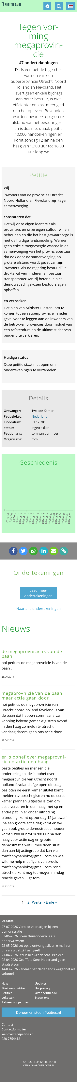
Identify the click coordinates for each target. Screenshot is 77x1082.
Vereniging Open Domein (38, 1065)
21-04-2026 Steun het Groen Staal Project (32, 955)
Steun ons (42, 997)
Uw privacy (42, 988)
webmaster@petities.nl (18, 1034)
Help (5, 983)
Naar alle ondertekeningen (38, 609)
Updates (41, 983)
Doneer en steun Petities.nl (38, 1012)
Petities (7, 993)
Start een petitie (13, 988)
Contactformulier (14, 1029)
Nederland (39, 416)
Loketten (8, 997)
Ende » (51, 902)
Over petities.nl (46, 993)
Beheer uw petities (15, 1002)
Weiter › (38, 902)
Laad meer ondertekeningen (38, 593)
